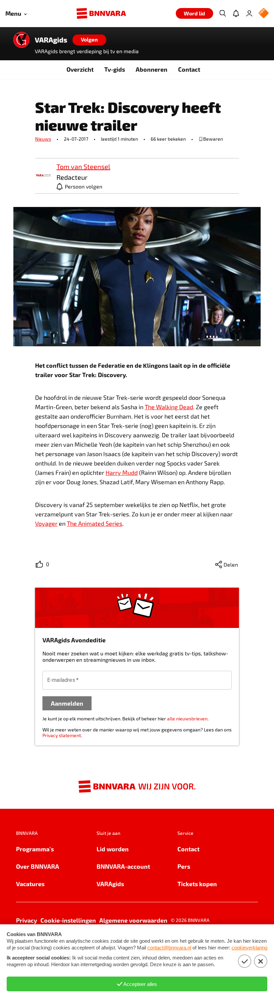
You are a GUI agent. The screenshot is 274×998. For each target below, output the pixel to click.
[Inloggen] (249, 13)
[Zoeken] (223, 13)
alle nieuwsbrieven (187, 718)
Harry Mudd (122, 472)
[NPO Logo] (264, 13)
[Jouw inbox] (236, 13)
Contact (189, 69)
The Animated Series (94, 523)
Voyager (46, 523)
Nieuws (43, 139)
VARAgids (51, 40)
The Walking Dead (169, 407)
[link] (43, 175)
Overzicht (80, 69)
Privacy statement (61, 735)
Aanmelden (67, 703)
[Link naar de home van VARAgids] (21, 40)
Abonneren (151, 69)
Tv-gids (114, 69)
